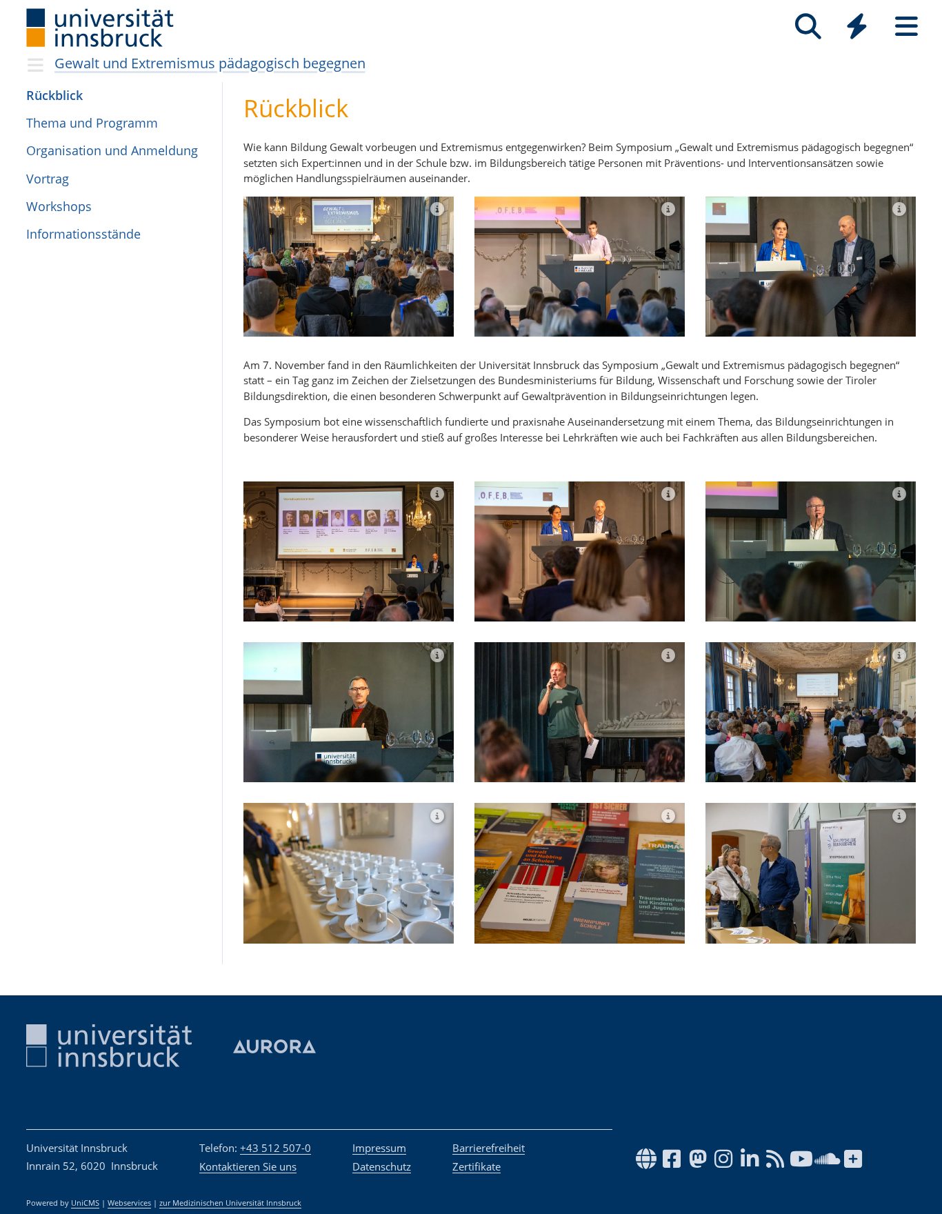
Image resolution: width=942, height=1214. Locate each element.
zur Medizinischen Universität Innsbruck (230, 1203)
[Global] (857, 28)
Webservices (129, 1203)
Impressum (379, 1148)
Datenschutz (381, 1166)
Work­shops (59, 206)
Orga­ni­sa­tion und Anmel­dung (112, 150)
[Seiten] (906, 26)
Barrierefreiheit (488, 1148)
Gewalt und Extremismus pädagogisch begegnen (209, 63)
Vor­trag (47, 178)
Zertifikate (476, 1166)
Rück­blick (54, 95)
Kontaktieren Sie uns (248, 1166)
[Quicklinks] (856, 26)
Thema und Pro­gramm (92, 123)
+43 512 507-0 (275, 1148)
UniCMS (85, 1203)
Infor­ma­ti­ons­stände (83, 234)
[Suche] (807, 26)
